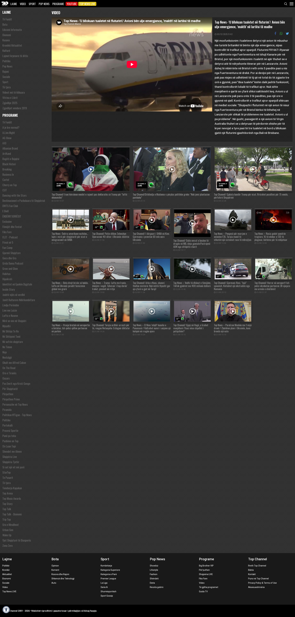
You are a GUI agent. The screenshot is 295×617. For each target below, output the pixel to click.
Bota (4, 24)
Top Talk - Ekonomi (12, 514)
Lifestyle (154, 570)
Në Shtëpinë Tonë (11, 336)
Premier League (108, 578)
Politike (6, 61)
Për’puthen (204, 570)
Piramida (7, 410)
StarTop (6, 472)
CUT (4, 190)
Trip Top (6, 519)
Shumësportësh (108, 591)
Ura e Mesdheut (10, 525)
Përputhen (7, 394)
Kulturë (6, 51)
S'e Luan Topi (9, 446)
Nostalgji (7, 357)
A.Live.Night (8, 133)
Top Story (7, 504)
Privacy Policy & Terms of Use (262, 583)
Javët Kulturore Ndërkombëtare (18, 300)
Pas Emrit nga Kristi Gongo (16, 384)
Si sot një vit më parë (13, 467)
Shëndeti (154, 578)
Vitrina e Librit (10, 98)
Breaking (7, 169)
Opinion (55, 565)
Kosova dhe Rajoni (60, 574)
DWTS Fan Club (10, 206)
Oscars (6, 378)
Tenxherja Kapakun (12, 488)
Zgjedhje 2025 (9, 103)
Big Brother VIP (206, 565)
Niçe (4, 352)
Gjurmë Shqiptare (11, 253)
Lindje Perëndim (10, 305)
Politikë (5, 565)
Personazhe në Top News (15, 404)
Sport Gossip (107, 596)
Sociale (6, 77)
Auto (53, 583)
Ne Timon (7, 347)
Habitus (6, 274)
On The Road (8, 368)
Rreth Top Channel (257, 565)
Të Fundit (7, 19)
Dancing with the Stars (14, 195)
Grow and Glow (10, 269)
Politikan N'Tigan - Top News (17, 415)
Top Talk (6, 509)
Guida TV (203, 591)
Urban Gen (7, 530)
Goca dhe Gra (9, 258)
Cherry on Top (9, 185)
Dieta (152, 583)
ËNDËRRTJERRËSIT (11, 216)
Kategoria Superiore (110, 570)
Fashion (153, 574)
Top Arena (7, 493)
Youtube (72, 4)
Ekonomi (6, 35)
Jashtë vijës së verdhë (13, 295)
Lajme (13, 4)
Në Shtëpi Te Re (10, 331)
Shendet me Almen (12, 451)
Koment (55, 570)
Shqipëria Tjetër (10, 462)
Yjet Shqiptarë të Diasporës (16, 540)
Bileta (251, 570)
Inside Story (8, 289)
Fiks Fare (7, 232)
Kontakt (252, 574)
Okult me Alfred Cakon (14, 363)
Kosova (6, 40)
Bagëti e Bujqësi (10, 159)
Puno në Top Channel (258, 578)
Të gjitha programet (208, 587)
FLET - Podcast (10, 237)
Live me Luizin (9, 310)
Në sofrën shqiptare (12, 342)
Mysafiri (6, 326)
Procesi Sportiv (10, 431)
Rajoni (5, 71)
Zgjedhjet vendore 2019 (14, 108)
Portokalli (7, 425)
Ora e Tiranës (9, 373)
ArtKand (6, 154)
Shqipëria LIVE (206, 574)
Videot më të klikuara (13, 92)
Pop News (44, 4)
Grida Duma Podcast (12, 263)
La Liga (104, 583)
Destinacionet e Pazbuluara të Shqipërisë (23, 201)
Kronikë (6, 570)
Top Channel (257, 559)
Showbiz (154, 565)
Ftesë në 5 (7, 242)
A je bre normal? (10, 127)
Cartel (5, 180)
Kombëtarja (106, 565)
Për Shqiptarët (10, 389)
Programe (58, 4)
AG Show (7, 138)
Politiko (6, 420)
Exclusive (7, 221)
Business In (8, 174)
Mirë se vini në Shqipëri (14, 321)
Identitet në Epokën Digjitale (17, 284)
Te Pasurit (7, 478)
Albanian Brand (10, 148)
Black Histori (9, 164)
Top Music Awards (11, 498)
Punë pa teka (9, 436)
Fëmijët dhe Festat (12, 227)
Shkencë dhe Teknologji (62, 578)
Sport (32, 4)
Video (23, 4)
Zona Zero (7, 546)
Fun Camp (7, 248)
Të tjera (6, 87)
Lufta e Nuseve (10, 316)
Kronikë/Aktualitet (12, 45)
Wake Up (6, 535)
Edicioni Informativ (12, 30)
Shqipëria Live (9, 457)
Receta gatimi (156, 587)
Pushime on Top (10, 441)
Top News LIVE (87, 4)
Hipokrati (7, 279)
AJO (4, 143)
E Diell (5, 211)
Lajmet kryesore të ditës (15, 56)
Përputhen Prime (11, 399)
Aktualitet (7, 574)
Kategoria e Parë (109, 574)
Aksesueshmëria (256, 587)
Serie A (104, 587)
